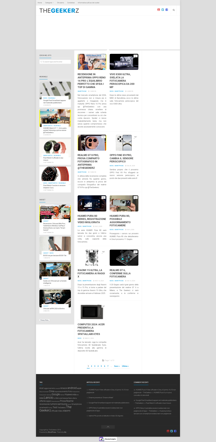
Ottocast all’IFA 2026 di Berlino (54, 308)
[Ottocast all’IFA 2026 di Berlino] (55, 298)
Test (55, 407)
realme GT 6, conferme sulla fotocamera (120, 273)
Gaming (49, 395)
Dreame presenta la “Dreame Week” (101, 397)
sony (50, 407)
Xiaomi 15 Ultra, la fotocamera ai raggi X (91, 273)
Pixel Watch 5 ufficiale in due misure (158, 403)
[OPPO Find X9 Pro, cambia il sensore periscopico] (124, 143)
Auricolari (46, 391)
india (74, 394)
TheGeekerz (61, 408)
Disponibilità (58, 391)
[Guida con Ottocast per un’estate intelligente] (55, 271)
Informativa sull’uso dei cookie (88, 3)
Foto (70, 391)
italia (41, 398)
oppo (48, 401)
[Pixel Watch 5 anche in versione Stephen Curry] (55, 175)
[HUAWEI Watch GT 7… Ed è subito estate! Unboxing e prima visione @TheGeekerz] (55, 118)
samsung (62, 404)
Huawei (68, 394)
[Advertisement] (108, 32)
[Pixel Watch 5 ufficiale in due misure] (55, 148)
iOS (78, 395)
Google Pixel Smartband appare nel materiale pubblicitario (109, 403)
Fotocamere (42, 395)
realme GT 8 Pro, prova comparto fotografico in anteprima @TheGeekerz (88, 161)
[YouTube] (158, 9)
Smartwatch (47, 125)
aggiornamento (49, 388)
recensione (44, 404)
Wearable (51, 98)
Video (60, 411)
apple (79, 388)
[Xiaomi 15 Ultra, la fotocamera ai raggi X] (92, 258)
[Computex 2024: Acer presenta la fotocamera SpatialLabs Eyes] (92, 312)
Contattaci (71, 3)
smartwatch (44, 408)
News (111, 91)
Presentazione (55, 401)
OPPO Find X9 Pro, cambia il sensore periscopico (121, 158)
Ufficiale (54, 411)
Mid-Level (59, 398)
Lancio (48, 398)
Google (56, 394)
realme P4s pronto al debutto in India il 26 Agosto (106, 416)
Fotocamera (75, 391)
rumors (53, 404)
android (72, 388)
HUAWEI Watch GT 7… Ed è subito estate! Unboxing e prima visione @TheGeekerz (55, 130)
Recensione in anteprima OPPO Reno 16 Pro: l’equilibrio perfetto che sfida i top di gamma (92, 80)
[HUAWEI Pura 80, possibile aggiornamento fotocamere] (124, 203)
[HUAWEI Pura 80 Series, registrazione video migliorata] (92, 203)
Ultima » (125, 366)
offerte (42, 401)
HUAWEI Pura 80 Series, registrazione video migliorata (92, 219)
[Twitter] (162, 9)
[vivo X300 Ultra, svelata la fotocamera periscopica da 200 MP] (124, 62)
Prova (63, 401)
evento (65, 391)
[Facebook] (166, 9)
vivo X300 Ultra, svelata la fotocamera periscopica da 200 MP (122, 80)
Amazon (63, 388)
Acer (41, 388)
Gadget (45, 221)
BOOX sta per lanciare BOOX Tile (54, 255)
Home (40, 3)
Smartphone (82, 91)
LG (54, 398)
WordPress (52, 432)
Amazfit (57, 388)
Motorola (65, 398)
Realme (69, 401)
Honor (62, 395)
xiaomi (66, 410)
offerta (75, 398)
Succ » (117, 366)
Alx (65, 432)
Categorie (48, 3)
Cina (51, 391)
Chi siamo (60, 3)
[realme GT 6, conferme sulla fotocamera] (124, 258)
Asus (41, 391)
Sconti (69, 404)
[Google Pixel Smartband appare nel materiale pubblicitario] (55, 90)
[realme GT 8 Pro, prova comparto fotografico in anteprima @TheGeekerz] (92, 143)
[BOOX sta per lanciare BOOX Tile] (55, 245)
